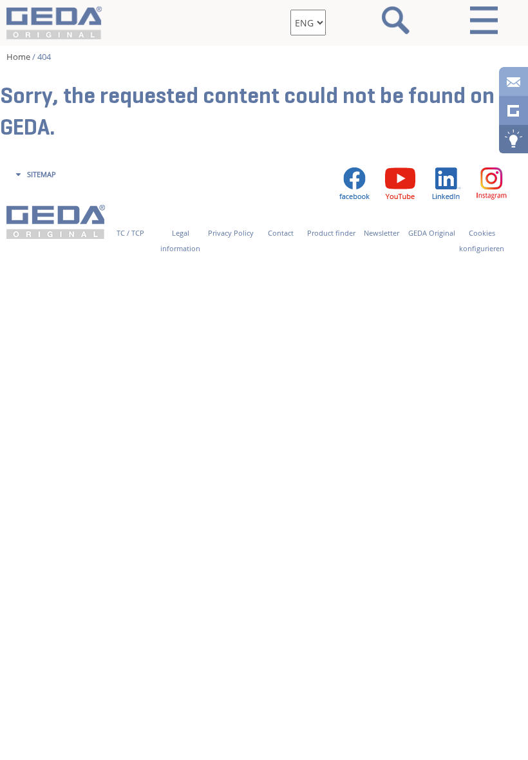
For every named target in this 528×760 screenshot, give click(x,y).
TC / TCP (130, 233)
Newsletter (381, 233)
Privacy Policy (231, 233)
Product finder (331, 233)
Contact (281, 233)
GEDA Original (431, 233)
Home (18, 56)
